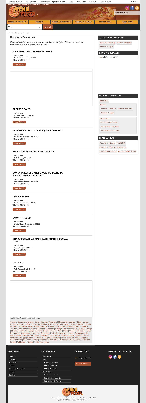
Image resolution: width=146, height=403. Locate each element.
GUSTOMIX (120, 143)
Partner (12, 366)
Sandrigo (58, 329)
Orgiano (72, 331)
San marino (53, 340)
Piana (59, 331)
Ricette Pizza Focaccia (110, 126)
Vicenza (13, 322)
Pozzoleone (45, 333)
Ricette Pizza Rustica (109, 122)
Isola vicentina (24, 329)
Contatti (12, 356)
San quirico (44, 342)
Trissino (30, 342)
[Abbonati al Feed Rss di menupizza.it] (137, 8)
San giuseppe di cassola (30, 333)
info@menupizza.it (122, 12)
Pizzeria (39, 22)
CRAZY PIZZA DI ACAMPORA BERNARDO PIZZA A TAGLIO (40, 240)
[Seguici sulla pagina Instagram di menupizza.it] (127, 8)
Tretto (36, 342)
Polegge (23, 338)
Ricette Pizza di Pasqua (110, 130)
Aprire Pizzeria (105, 2)
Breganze (50, 329)
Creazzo (51, 326)
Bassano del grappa (25, 322)
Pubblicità (12, 360)
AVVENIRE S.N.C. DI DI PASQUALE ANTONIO (37, 130)
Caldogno (60, 326)
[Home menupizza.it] (23, 12)
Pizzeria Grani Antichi (108, 151)
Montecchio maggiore (66, 322)
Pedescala (43, 340)
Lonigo (85, 322)
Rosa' (49, 324)
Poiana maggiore (81, 338)
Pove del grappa (68, 335)
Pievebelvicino (46, 335)
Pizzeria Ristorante (61, 22)
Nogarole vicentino (66, 333)
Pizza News (127, 22)
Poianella (56, 338)
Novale (18, 335)
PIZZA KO (18, 262)
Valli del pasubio (75, 340)
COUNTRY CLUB (22, 218)
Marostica (57, 324)
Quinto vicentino (67, 338)
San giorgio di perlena (33, 331)
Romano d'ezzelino (17, 324)
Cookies (12, 375)
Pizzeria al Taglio (83, 22)
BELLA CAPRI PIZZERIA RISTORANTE (34, 151)
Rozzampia (14, 333)
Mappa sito (13, 363)
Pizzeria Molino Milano (127, 151)
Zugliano (82, 329)
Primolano (39, 338)
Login (134, 2)
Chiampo (65, 324)
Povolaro (56, 335)
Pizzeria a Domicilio (17, 22)
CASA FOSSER (21, 196)
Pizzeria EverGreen (107, 143)
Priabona (30, 338)
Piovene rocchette (70, 329)
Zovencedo (63, 340)
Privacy (12, 372)
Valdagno (44, 322)
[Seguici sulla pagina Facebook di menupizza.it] (132, 8)
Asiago (89, 329)
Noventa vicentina (38, 329)
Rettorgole (27, 340)
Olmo (89, 331)
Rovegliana (81, 331)
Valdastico (21, 342)
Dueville (35, 324)
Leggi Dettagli (19, 64)
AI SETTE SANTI (22, 109)
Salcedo (54, 333)
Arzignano (53, 322)
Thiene (79, 322)
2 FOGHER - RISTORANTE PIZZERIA (33, 51)
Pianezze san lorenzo (31, 335)
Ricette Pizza (105, 22)
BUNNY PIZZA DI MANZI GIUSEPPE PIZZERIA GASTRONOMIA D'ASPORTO (38, 174)
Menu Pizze (81, 2)
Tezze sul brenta (77, 324)
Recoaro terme (16, 340)
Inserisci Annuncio (83, 364)
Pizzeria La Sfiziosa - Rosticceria (113, 147)
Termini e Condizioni (16, 369)
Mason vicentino (17, 331)
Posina (78, 335)
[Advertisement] (51, 87)
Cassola (42, 324)
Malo (28, 324)
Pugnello (48, 338)
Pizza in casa (44, 2)
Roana (35, 340)
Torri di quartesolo (25, 326)
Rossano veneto (49, 331)
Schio (37, 322)
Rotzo (65, 331)
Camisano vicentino (72, 326)
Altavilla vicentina (40, 326)
